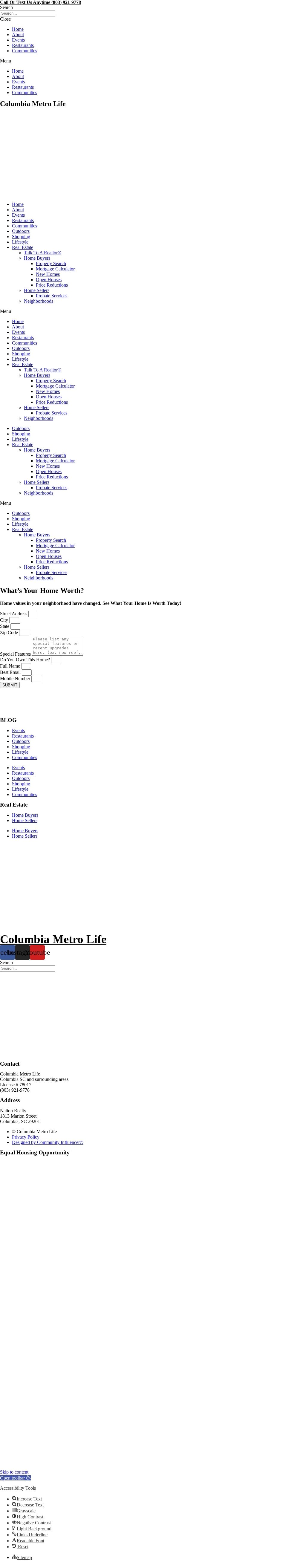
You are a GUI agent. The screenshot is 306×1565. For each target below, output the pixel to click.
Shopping (21, 236)
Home (18, 29)
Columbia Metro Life (33, 104)
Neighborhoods (38, 301)
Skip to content (14, 1471)
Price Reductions (52, 284)
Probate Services (51, 295)
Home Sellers (36, 290)
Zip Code (9, 632)
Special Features (16, 654)
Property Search (51, 263)
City (4, 619)
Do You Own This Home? (25, 659)
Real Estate (22, 247)
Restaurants (23, 45)
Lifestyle (20, 241)
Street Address (14, 613)
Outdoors (21, 231)
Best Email (11, 672)
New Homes (48, 274)
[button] (153, 7)
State (5, 626)
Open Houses (49, 279)
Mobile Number (15, 678)
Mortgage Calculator (55, 268)
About (18, 34)
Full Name (10, 665)
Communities (24, 50)
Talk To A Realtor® (42, 252)
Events (18, 39)
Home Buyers (37, 258)
